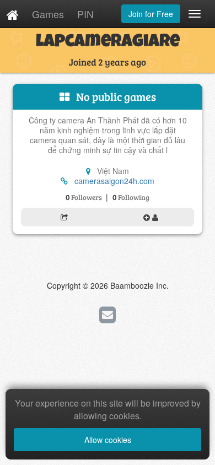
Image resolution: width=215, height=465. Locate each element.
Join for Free (150, 13)
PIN (85, 14)
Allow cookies (107, 439)
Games (48, 14)
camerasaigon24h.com (114, 180)
